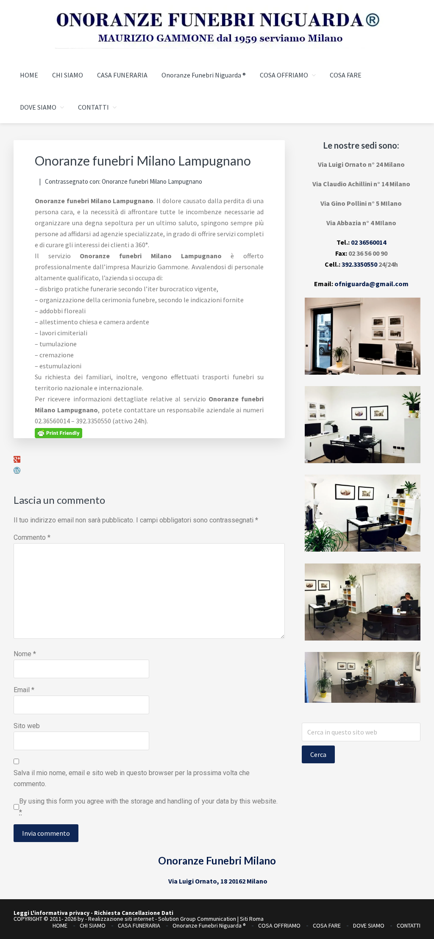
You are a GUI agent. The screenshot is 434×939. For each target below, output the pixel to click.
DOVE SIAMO (368, 925)
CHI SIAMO (93, 925)
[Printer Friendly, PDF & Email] (58, 432)
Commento (32, 537)
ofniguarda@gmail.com (371, 283)
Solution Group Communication (197, 918)
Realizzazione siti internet (121, 918)
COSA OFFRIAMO (279, 925)
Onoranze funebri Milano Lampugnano (152, 181)
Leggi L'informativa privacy (51, 913)
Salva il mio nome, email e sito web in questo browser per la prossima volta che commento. (132, 778)
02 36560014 (368, 242)
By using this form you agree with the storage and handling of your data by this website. (148, 806)
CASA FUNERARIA (139, 925)
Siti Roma (252, 918)
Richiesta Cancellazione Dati (133, 913)
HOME (60, 925)
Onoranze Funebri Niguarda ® (209, 925)
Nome (25, 654)
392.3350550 (359, 264)
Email (24, 690)
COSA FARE (327, 925)
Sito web (27, 726)
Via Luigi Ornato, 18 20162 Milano (217, 881)
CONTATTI (408, 925)
